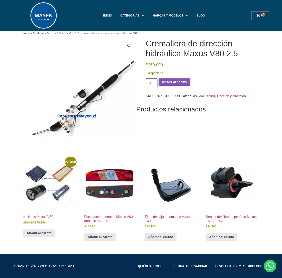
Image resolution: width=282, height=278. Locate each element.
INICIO (107, 15)
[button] (129, 45)
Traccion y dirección (231, 96)
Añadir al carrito (174, 82)
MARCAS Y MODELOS (168, 15)
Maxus (51, 33)
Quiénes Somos (150, 266)
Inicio (26, 33)
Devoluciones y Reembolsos (238, 266)
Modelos (38, 33)
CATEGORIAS (129, 15)
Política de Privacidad (189, 266)
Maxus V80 (66, 33)
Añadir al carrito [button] (39, 233)
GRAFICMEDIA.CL (63, 266)
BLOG (201, 15)
